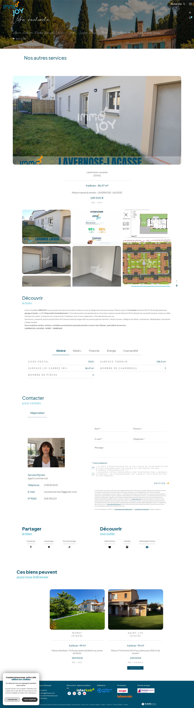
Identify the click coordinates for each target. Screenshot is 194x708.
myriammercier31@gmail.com (60, 491)
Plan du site (85, 704)
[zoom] (46, 243)
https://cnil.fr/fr (136, 499)
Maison (104, 33)
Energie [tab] (111, 350)
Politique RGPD (118, 704)
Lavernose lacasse (87, 33)
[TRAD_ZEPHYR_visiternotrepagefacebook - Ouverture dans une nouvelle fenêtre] (69, 693)
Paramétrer (12, 700)
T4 (113, 33)
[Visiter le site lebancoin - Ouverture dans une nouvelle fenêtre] (124, 696)
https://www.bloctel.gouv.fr (114, 504)
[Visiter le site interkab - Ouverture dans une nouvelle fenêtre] (85, 689)
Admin (103, 704)
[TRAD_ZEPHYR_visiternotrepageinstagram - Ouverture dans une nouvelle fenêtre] (74, 693)
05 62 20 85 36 (41, 690)
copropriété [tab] (130, 350)
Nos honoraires (76, 704)
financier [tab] (94, 350)
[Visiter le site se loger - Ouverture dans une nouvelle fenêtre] (122, 690)
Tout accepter (30, 700)
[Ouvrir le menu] (190, 4)
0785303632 (51, 485)
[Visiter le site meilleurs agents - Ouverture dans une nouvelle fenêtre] (104, 690)
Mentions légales (95, 704)
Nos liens (109, 704)
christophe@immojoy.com (45, 693)
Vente (72, 33)
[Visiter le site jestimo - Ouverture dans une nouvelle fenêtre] (145, 690)
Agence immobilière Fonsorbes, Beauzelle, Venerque (39, 33)
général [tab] (60, 350)
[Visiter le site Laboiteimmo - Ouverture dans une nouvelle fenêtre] (149, 704)
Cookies (125, 704)
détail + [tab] (77, 350)
